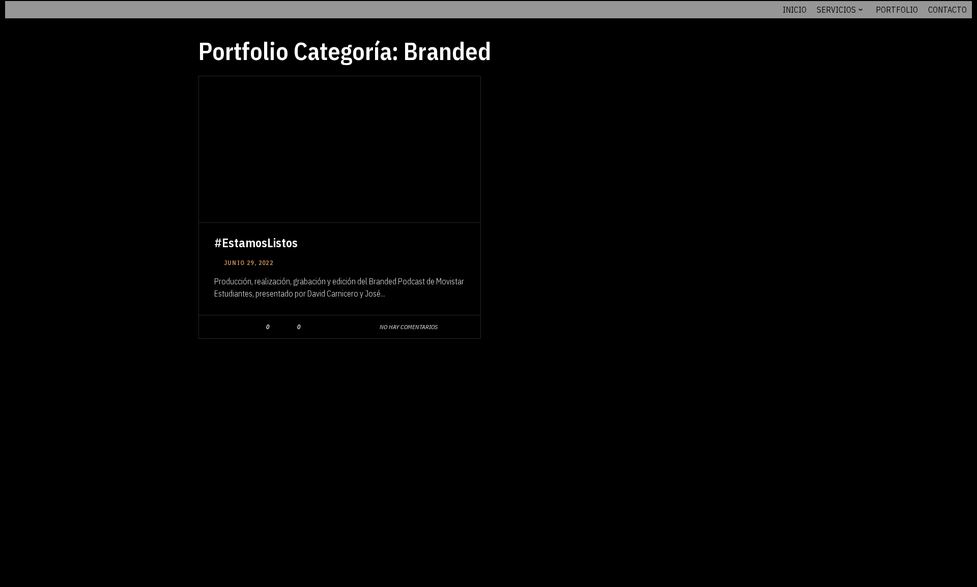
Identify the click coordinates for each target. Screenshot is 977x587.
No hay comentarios (409, 327)
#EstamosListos (256, 242)
